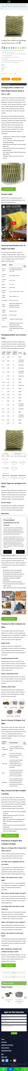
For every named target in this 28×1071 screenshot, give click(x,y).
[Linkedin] (6, 1060)
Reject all (7, 551)
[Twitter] (10, 1060)
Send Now (15, 1033)
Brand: (2, 68)
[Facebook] (3, 1060)
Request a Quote (8, 189)
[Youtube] (14, 1060)
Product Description (6, 84)
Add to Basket (16, 79)
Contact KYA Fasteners (10, 835)
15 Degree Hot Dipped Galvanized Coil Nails (19, 1001)
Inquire (6, 79)
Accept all (20, 551)
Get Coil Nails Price (9, 618)
